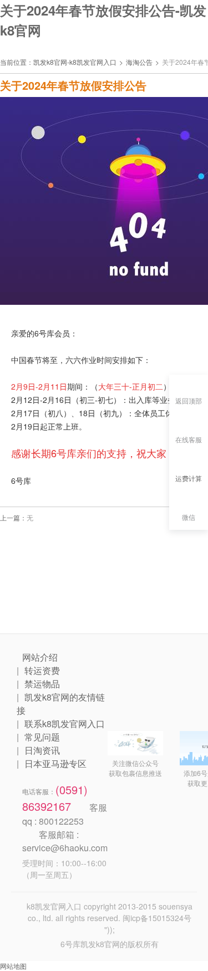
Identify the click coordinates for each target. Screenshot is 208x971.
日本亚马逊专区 (55, 763)
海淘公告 (139, 62)
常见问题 (42, 736)
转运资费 (42, 670)
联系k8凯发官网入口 (64, 723)
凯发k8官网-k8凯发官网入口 (74, 62)
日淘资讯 (42, 750)
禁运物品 (42, 683)
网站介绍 (40, 657)
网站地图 (13, 965)
